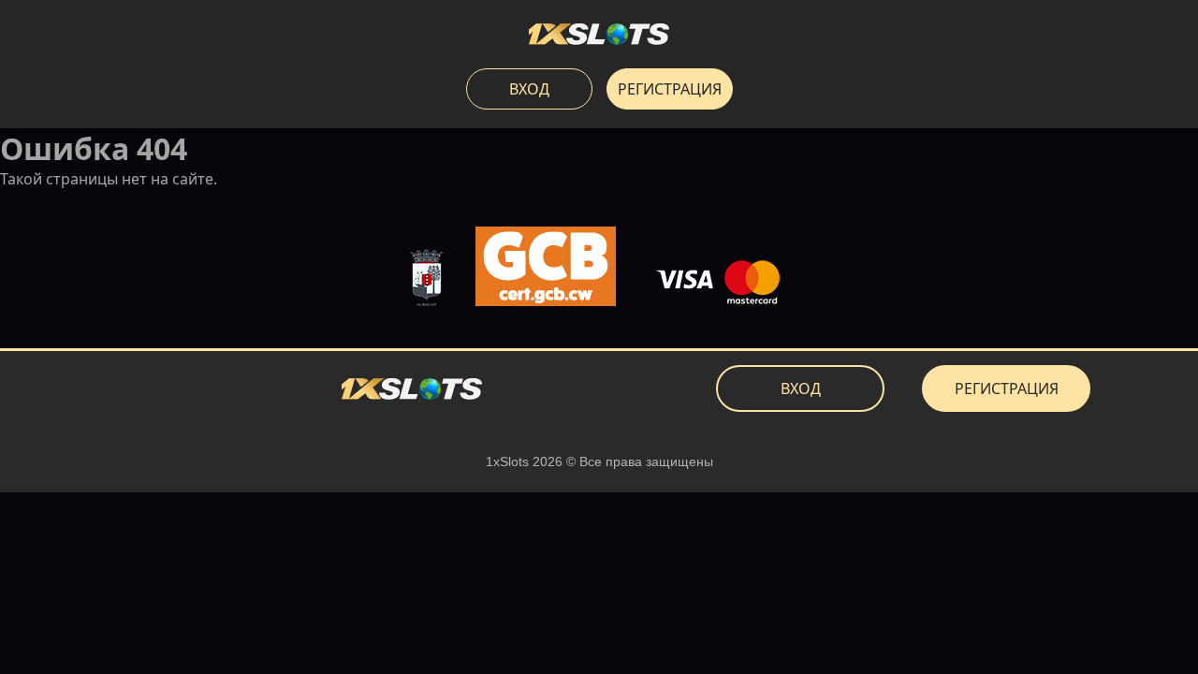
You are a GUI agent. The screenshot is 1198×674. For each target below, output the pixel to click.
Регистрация (670, 89)
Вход (529, 89)
